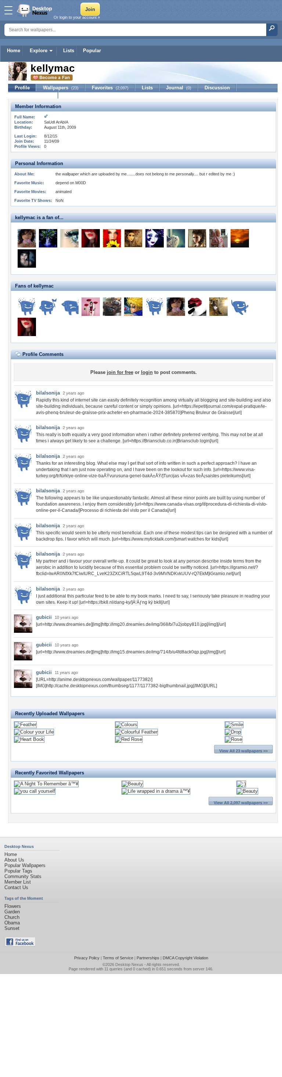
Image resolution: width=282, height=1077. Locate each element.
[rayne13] (240, 307)
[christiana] (69, 238)
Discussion (217, 87)
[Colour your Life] (34, 732)
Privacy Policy (87, 958)
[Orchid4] (91, 307)
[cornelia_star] (176, 238)
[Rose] (233, 739)
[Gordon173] (240, 238)
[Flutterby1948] (154, 238)
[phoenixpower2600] (133, 307)
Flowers (12, 906)
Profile (22, 87)
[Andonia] (48, 238)
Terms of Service (118, 958)
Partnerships (148, 958)
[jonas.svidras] (27, 307)
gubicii (44, 617)
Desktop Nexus (129, 964)
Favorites (110, 87)
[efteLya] (27, 258)
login (147, 372)
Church (11, 917)
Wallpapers (61, 87)
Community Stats (22, 876)
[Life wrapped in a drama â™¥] (156, 791)
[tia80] (218, 238)
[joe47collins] (154, 307)
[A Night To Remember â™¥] (46, 784)
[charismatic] (91, 238)
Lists (68, 50)
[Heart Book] (29, 739)
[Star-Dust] (197, 238)
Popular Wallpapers (25, 865)
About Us (14, 860)
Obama (12, 923)
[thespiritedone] (27, 238)
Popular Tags (18, 871)
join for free (120, 372)
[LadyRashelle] (218, 307)
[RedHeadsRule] (112, 238)
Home (13, 50)
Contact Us (16, 887)
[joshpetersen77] (69, 307)
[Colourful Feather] (136, 732)
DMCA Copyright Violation (185, 958)
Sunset (11, 928)
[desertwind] (133, 238)
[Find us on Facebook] (20, 945)
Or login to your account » (77, 17)
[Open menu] (8, 10)
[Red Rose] (128, 739)
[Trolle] (112, 307)
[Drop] (233, 732)
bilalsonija (48, 393)
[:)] (241, 784)
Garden (12, 911)
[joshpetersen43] (48, 307)
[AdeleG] (197, 307)
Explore (38, 50)
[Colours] (126, 724)
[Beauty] (132, 784)
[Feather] (25, 724)
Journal (178, 87)
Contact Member (33, 95)
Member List (17, 882)
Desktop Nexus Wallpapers (35, 10)
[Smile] (234, 724)
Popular (92, 50)
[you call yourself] (34, 791)
